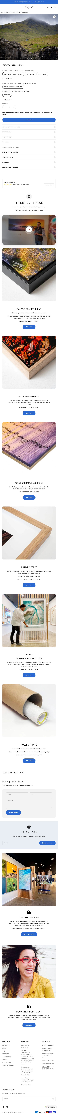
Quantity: (5, 103)
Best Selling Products (9, 12)
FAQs (3, 1051)
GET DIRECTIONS (29, 934)
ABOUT (4, 1048)
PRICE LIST (5, 1054)
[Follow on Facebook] (3, 1107)
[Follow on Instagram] (7, 1107)
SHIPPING (5, 1059)
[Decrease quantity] (4, 107)
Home (1, 12)
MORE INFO (29, 327)
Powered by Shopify (18, 1112)
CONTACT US (6, 1045)
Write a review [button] (49, 185)
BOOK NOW (29, 1025)
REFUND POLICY (7, 1062)
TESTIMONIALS (6, 1056)
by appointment (40, 928)
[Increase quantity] (14, 107)
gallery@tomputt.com (48, 1063)
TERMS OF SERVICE (8, 1065)
